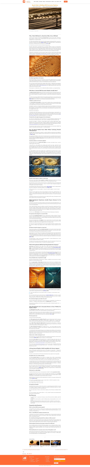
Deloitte (42, 42)
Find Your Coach (48, 1)
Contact (57, 1)
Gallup (32, 134)
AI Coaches (40, 1)
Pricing (44, 1)
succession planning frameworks (33, 124)
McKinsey (44, 290)
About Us (52, 1)
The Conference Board (57, 247)
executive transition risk (49, 295)
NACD (30, 98)
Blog (60, 1)
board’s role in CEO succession (43, 54)
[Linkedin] (56, 463)
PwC (47, 43)
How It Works (36, 1)
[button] (27, 453)
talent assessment (49, 186)
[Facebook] (54, 463)
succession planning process (42, 85)
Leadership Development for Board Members (51, 6)
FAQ (55, 1)
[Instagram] (57, 463)
